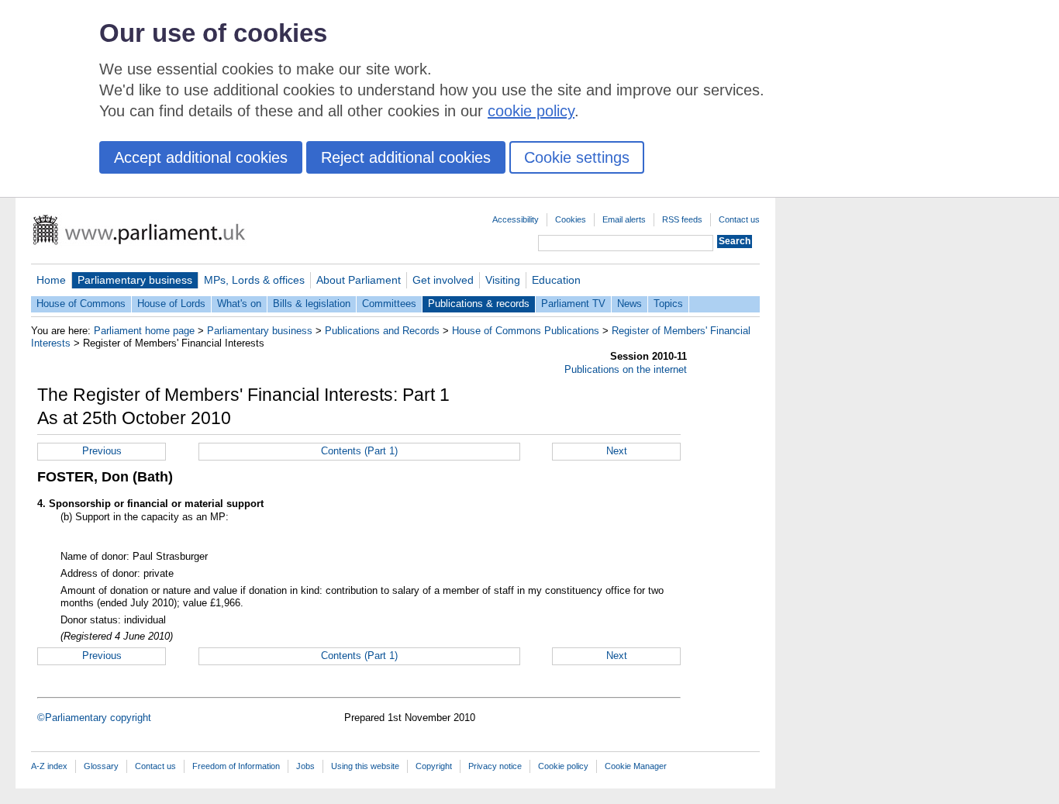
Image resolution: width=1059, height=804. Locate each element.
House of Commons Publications (525, 330)
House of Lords (171, 303)
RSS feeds (682, 219)
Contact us (739, 219)
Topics (668, 303)
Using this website (365, 766)
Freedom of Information (236, 766)
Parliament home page (144, 330)
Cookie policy (563, 766)
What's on (239, 303)
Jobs (305, 766)
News (629, 303)
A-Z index (49, 766)
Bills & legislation (311, 303)
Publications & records (479, 303)
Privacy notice (495, 766)
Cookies (570, 219)
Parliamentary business (135, 280)
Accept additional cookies (201, 157)
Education (556, 280)
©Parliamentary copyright (94, 717)
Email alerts (624, 219)
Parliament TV (573, 303)
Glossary (101, 766)
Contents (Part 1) (359, 451)
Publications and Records (382, 330)
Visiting (502, 280)
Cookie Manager (636, 766)
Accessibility (515, 219)
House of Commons (81, 303)
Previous (102, 451)
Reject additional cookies (406, 157)
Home (51, 280)
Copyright (434, 766)
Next (616, 451)
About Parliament (358, 280)
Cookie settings (577, 157)
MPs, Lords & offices (254, 280)
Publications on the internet (625, 369)
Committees (389, 303)
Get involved (443, 280)
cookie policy (531, 110)
